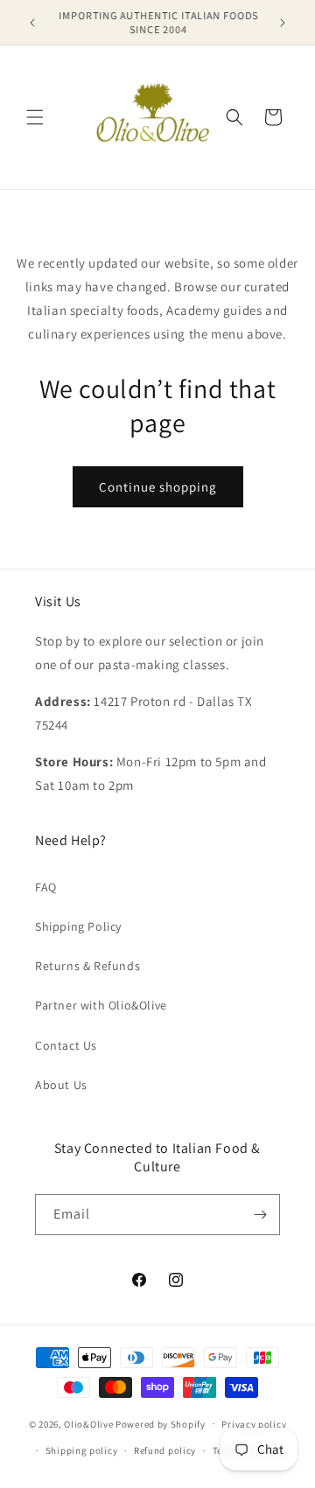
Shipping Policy (78, 926)
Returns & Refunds (87, 966)
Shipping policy (82, 1450)
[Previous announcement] (32, 22)
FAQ (46, 887)
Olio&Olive (88, 1423)
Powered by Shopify (161, 1423)
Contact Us (66, 1045)
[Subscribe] (260, 1214)
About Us (61, 1085)
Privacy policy (253, 1424)
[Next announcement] (282, 22)
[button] (35, 117)
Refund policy (165, 1450)
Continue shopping (158, 487)
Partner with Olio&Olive (101, 1005)
